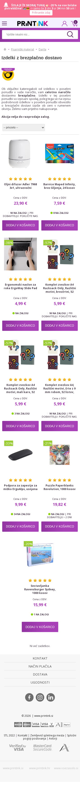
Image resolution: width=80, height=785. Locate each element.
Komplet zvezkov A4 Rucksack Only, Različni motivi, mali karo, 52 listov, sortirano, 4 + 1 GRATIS (20, 392)
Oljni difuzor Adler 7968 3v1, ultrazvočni (20, 186)
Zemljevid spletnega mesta (47, 735)
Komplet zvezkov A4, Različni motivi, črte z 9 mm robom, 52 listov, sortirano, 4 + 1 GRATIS (59, 390)
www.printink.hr (39, 768)
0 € (73, 23)
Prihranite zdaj (41, 12)
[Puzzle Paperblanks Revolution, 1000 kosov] (59, 454)
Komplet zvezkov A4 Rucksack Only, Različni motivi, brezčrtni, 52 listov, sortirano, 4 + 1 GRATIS (59, 292)
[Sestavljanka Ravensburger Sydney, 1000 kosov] (40, 555)
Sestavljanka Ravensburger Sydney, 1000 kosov (40, 589)
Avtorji (53, 738)
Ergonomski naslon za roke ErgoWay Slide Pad (20, 286)
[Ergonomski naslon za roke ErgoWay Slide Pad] (20, 254)
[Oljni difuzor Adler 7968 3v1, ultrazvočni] (20, 153)
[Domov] (5, 49)
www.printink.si (13, 768)
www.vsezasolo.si (66, 768)
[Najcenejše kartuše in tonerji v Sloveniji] (32, 23)
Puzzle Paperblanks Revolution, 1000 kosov (60, 487)
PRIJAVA (64, 25)
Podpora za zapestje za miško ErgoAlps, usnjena (20, 487)
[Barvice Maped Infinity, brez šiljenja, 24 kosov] (59, 153)
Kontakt (22, 735)
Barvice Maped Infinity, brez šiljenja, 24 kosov (59, 186)
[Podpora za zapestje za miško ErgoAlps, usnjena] (20, 454)
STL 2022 (9, 735)
